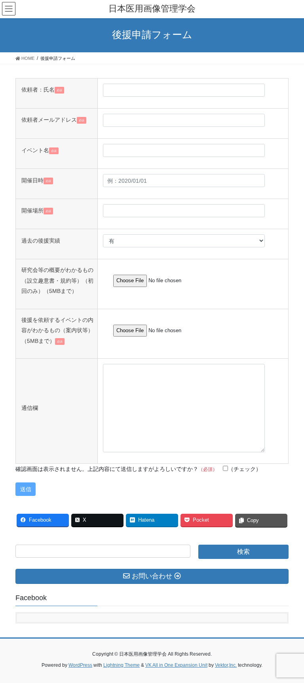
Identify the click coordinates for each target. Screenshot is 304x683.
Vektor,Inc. (226, 665)
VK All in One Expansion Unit (176, 665)
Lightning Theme (121, 665)
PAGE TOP (289, 655)
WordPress (80, 665)
